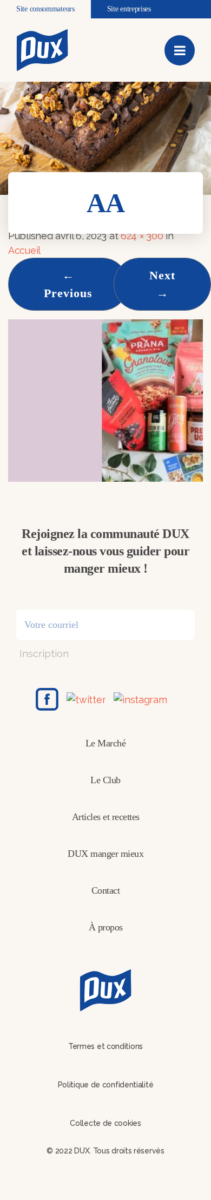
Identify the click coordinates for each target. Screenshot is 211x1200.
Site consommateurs (45, 9)
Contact (105, 890)
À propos (106, 927)
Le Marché (105, 743)
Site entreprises (129, 9)
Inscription (44, 653)
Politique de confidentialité (106, 1084)
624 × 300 (142, 235)
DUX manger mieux (105, 853)
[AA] (105, 399)
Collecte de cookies (105, 1123)
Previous (68, 284)
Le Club (105, 780)
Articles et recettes (106, 816)
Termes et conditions (105, 1046)
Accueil (24, 250)
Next (162, 284)
